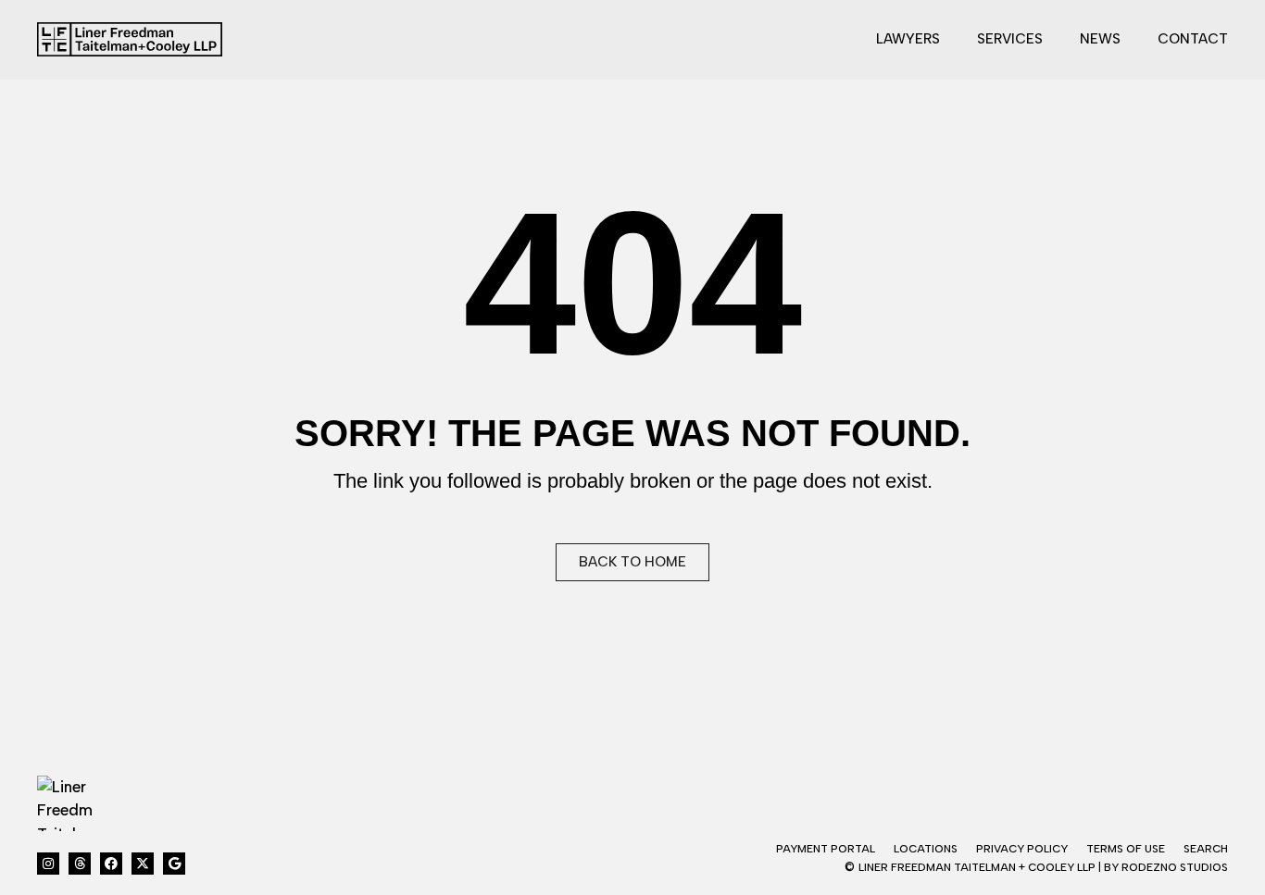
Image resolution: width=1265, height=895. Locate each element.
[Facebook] (111, 863)
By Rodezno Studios (1166, 867)
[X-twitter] (143, 863)
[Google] (174, 863)
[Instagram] (48, 863)
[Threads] (80, 863)
